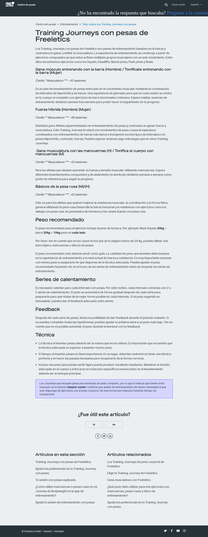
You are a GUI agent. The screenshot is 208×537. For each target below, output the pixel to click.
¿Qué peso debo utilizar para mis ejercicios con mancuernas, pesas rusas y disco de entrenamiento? (138, 491)
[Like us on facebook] (172, 531)
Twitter (104, 436)
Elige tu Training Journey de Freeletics (132, 473)
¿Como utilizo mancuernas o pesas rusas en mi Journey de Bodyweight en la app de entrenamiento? (66, 491)
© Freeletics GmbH (31, 531)
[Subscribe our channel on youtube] (178, 531)
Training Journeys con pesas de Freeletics (63, 462)
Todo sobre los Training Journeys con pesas (109, 24)
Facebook (98, 436)
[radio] (94, 424)
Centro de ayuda (26, 4)
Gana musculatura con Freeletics (129, 480)
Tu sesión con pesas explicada (55, 480)
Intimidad (59, 531)
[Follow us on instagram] (184, 531)
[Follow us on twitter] (165, 531)
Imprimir (47, 531)
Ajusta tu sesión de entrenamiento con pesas (65, 502)
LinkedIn (110, 436)
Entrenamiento (69, 24)
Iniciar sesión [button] (178, 4)
